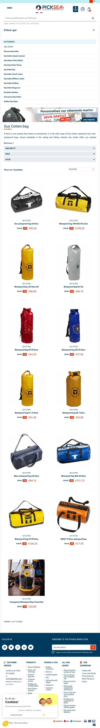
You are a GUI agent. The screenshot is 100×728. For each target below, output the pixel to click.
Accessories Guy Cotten (12, 97)
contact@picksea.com (14, 679)
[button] (5, 723)
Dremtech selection (11, 92)
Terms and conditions (21, 723)
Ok (43, 715)
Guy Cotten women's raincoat (14, 56)
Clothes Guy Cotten (11, 101)
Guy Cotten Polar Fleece (13, 65)
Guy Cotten (8, 46)
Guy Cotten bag (9, 69)
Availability (10, 148)
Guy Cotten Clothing (11, 83)
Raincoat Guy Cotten (11, 51)
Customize (26, 235)
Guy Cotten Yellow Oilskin (13, 60)
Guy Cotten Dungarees (12, 88)
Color (7, 159)
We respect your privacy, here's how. (18, 706)
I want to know (16, 715)
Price (7, 154)
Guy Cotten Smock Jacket (13, 74)
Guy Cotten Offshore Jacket (14, 79)
